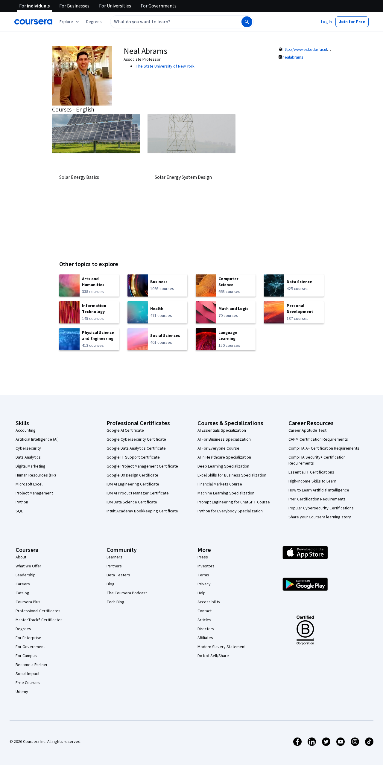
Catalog (22, 593)
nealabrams (292, 57)
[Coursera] (33, 22)
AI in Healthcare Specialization (224, 457)
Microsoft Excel (29, 484)
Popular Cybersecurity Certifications (321, 508)
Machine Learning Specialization (225, 493)
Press (202, 557)
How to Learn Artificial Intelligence (318, 490)
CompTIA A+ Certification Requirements (323, 448)
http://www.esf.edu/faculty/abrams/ (314, 50)
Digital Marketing (30, 466)
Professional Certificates (38, 611)
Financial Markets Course (219, 484)
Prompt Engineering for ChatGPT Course (233, 502)
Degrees (23, 629)
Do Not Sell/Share (213, 656)
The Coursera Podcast (127, 593)
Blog (111, 584)
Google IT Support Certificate (133, 457)
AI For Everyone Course (218, 448)
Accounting (26, 430)
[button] (94, 21)
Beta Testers (118, 575)
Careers (23, 584)
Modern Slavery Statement (221, 647)
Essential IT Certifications (311, 472)
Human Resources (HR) (36, 475)
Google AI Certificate (125, 430)
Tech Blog (115, 602)
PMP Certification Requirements (317, 499)
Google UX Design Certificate (132, 475)
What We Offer (28, 566)
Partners (114, 566)
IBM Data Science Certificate (132, 502)
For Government (30, 647)
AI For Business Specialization (224, 439)
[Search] (246, 21)
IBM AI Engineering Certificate (133, 484)
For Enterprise (28, 638)
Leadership (26, 575)
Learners (114, 557)
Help (201, 593)
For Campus (26, 656)
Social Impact (27, 674)
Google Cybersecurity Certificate (136, 439)
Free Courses (28, 683)
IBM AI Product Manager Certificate (138, 493)
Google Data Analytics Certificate (136, 448)
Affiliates (205, 638)
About (21, 557)
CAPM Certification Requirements (318, 439)
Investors (206, 566)
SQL (19, 511)
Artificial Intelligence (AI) (37, 439)
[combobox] (169, 22)
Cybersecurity (28, 448)
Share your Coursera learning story (319, 517)
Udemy (22, 692)
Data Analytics (28, 457)
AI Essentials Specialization (221, 430)
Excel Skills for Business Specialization (231, 475)
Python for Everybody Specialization (230, 511)
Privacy (204, 584)
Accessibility (208, 602)
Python (22, 502)
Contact (204, 611)
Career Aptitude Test (307, 430)
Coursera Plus (28, 602)
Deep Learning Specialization (223, 466)
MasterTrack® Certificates (39, 620)
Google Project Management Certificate (142, 466)
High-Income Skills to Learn (312, 481)
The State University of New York (165, 66)
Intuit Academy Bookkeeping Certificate (142, 511)
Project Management (34, 493)
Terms (203, 575)
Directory (205, 629)
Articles (204, 620)
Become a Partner (32, 665)
